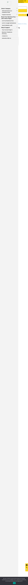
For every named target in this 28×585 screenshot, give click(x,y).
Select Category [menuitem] (5, 8)
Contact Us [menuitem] (4, 36)
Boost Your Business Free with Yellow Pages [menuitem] (8, 17)
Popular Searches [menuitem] (6, 14)
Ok (14, 583)
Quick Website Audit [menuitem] (7, 25)
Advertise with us (22, 15)
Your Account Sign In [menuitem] (7, 29)
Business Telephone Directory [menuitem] (7, 32)
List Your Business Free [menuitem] (8, 20)
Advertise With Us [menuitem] (6, 38)
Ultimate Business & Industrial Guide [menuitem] (7, 11)
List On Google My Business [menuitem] (9, 23)
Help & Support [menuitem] (5, 27)
